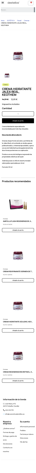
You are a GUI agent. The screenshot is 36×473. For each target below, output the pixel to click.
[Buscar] (34, 9)
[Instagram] (20, 466)
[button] (18, 120)
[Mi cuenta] (25, 3)
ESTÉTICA (11, 20)
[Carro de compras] (30, 3)
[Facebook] (16, 466)
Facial (19, 20)
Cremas (26, 20)
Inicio (2, 20)
